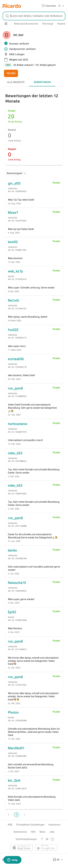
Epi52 (12, 612)
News (42, 831)
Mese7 (13, 213)
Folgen (11, 73)
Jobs (51, 831)
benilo (12, 550)
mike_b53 (15, 453)
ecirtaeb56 (16, 359)
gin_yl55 (14, 183)
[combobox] (34, 16)
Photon (13, 712)
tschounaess (17, 424)
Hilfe (33, 831)
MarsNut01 (16, 748)
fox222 (13, 330)
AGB (10, 824)
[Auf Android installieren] (46, 847)
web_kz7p (15, 271)
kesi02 (13, 242)
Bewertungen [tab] (42, 82)
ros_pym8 (15, 388)
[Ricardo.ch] (12, 6)
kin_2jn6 (14, 780)
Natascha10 (17, 583)
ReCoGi (13, 300)
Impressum (54, 824)
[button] (49, 6)
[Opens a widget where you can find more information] (12, 860)
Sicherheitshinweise (26, 839)
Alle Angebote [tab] (16, 82)
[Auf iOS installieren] (21, 847)
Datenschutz (20, 831)
